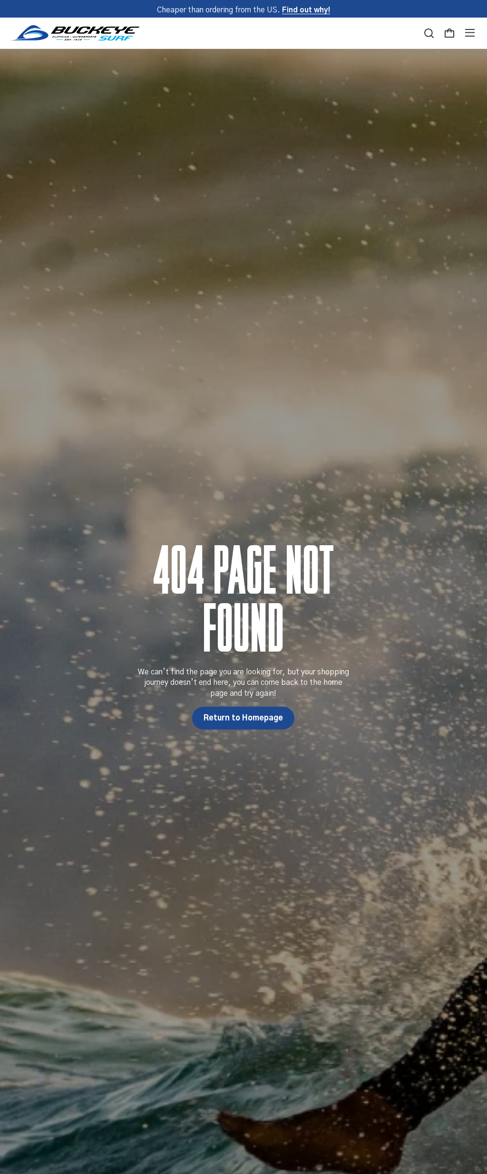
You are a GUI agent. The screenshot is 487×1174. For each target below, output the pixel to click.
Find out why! (306, 10)
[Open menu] (470, 32)
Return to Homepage (243, 718)
